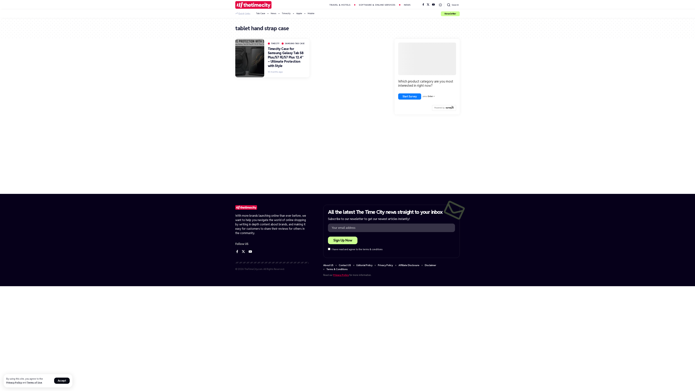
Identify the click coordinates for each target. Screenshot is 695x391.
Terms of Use (34, 382)
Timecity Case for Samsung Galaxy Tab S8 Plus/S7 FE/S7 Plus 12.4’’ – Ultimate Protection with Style (286, 57)
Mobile (311, 13)
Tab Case (260, 13)
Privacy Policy (14, 382)
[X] (428, 5)
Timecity (286, 13)
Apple (299, 13)
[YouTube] (433, 5)
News (273, 13)
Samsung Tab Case (295, 44)
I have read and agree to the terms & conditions (357, 249)
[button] (62, 381)
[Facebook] (423, 5)
